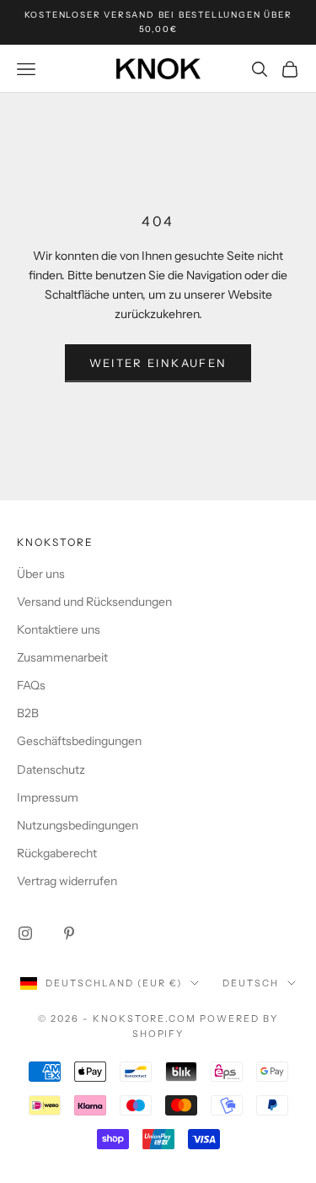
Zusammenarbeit (62, 657)
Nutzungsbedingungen (77, 825)
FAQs (31, 685)
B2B (28, 713)
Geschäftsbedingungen (79, 740)
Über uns (41, 573)
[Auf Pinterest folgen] (69, 933)
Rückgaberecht (57, 853)
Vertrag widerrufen (67, 881)
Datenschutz (51, 769)
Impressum (47, 797)
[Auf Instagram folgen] (25, 933)
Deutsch (250, 983)
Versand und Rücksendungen (94, 601)
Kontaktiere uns (58, 629)
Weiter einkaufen (158, 363)
